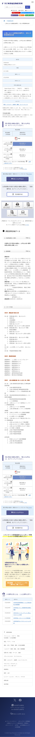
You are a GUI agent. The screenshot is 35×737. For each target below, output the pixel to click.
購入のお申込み (18, 179)
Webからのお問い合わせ (19, 714)
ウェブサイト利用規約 (25, 721)
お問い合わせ (30, 15)
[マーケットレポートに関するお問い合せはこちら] (7, 205)
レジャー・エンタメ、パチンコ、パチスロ (14, 676)
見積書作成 (19, 194)
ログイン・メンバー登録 (28, 12)
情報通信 (6, 669)
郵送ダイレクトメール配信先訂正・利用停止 (18, 723)
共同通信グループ (25, 725)
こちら (21, 167)
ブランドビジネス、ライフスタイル (13, 656)
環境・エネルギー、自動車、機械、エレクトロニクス (15, 104)
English (14, 10)
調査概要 (18, 251)
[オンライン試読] (23, 213)
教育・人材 (6, 673)
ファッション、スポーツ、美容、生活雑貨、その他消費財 (12, 636)
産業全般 (6, 680)
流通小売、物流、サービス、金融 (12, 652)
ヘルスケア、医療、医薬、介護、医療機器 (14, 649)
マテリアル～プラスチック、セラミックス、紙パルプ (11, 664)
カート (22, 15)
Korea (22, 10)
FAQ (17, 725)
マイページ (15, 15)
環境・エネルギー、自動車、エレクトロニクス (15, 660)
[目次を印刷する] (17, 205)
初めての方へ (17, 12)
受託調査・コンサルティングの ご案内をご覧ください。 (17, 583)
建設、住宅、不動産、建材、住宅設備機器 (14, 645)
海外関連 (6, 684)
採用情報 (18, 727)
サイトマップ (30, 10)
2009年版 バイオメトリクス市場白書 (21, 618)
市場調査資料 (10, 21)
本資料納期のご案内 (18, 238)
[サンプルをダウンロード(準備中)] (12, 213)
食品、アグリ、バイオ (9, 641)
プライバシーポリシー (11, 721)
